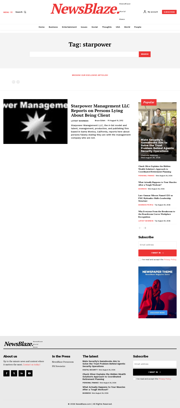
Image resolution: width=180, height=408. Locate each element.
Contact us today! (31, 364)
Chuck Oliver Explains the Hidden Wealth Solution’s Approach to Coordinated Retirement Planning (154, 169)
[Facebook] (6, 373)
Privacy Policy (170, 259)
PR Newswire (58, 366)
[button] (21, 12)
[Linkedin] (22, 373)
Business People (145, 205)
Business (142, 189)
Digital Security (90, 370)
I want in (156, 253)
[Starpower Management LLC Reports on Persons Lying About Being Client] (35, 121)
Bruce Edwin (100, 120)
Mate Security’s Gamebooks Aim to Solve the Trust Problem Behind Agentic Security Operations (157, 145)
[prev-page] (13, 82)
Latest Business (79, 121)
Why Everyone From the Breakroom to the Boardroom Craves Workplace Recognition (156, 214)
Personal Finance (146, 176)
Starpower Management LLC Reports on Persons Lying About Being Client (100, 110)
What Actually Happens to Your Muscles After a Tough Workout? (157, 183)
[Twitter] (14, 373)
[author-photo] (92, 120)
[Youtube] (29, 373)
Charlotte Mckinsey (149, 155)
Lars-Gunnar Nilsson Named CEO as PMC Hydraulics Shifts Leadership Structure (155, 198)
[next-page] (144, 228)
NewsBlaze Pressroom (63, 361)
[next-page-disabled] (18, 82)
